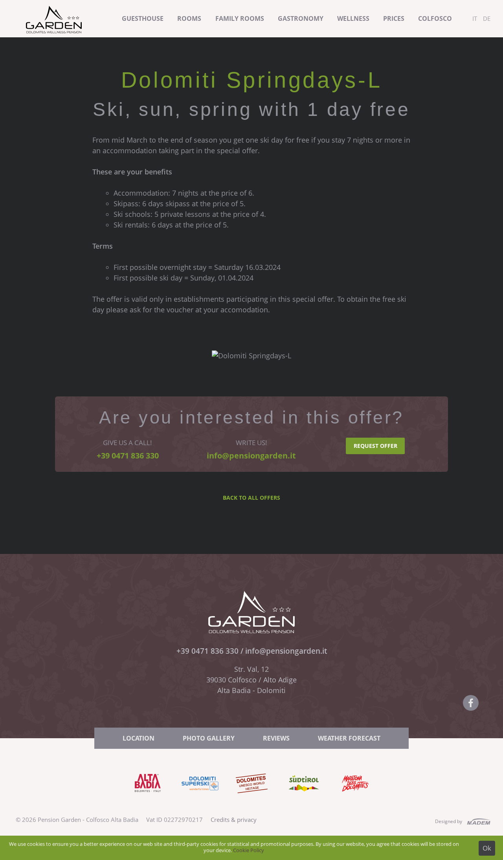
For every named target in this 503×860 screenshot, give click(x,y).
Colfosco (435, 18)
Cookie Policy (248, 850)
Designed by (448, 821)
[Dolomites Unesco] (252, 799)
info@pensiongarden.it (286, 650)
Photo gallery (209, 738)
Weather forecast (349, 738)
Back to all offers (251, 497)
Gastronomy (300, 18)
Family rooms (239, 18)
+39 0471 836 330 (207, 650)
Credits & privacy (234, 819)
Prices (393, 18)
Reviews (276, 738)
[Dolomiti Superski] (200, 799)
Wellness (353, 18)
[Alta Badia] (148, 799)
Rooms (189, 18)
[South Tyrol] (304, 799)
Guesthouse (142, 18)
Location (138, 738)
